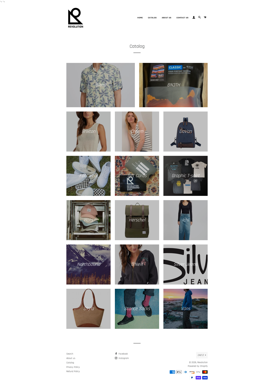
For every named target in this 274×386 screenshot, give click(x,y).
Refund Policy (73, 371)
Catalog (152, 17)
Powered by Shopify (198, 366)
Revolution (202, 362)
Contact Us (183, 17)
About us (167, 17)
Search (69, 353)
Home (140, 17)
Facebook (123, 353)
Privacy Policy (73, 367)
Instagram (123, 358)
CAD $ (201, 355)
